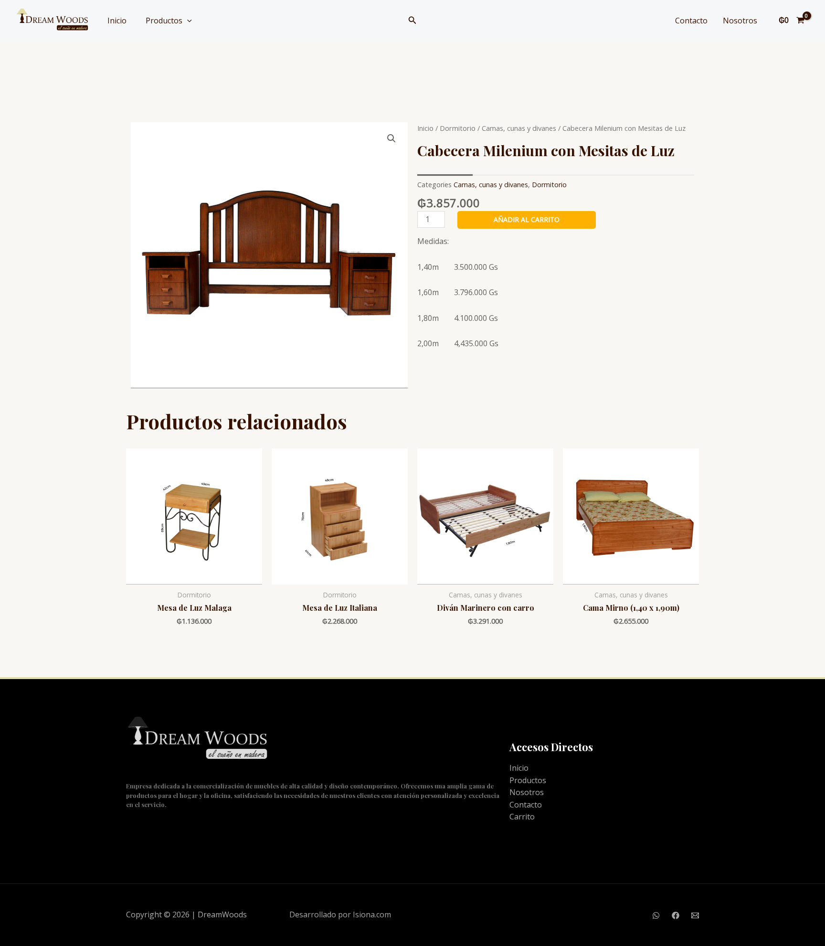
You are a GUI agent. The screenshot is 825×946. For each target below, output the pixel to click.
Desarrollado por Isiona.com (340, 914)
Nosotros (740, 20)
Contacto (691, 20)
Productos (164, 20)
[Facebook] (675, 915)
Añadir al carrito (527, 219)
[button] (412, 20)
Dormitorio (458, 128)
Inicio (117, 20)
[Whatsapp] (656, 915)
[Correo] (695, 915)
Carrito (522, 816)
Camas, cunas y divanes (519, 128)
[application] (187, 20)
